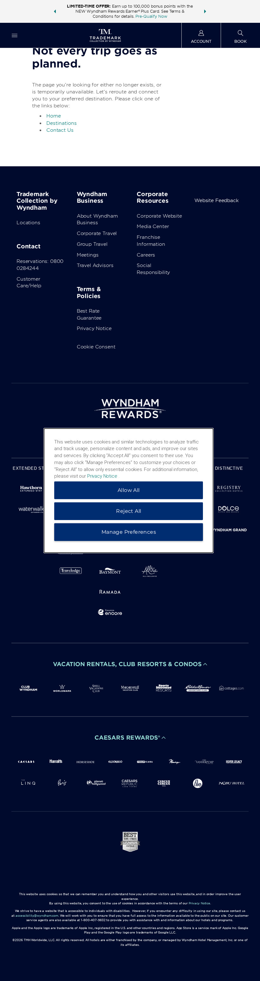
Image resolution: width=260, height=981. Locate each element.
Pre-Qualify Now (151, 16)
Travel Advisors (95, 265)
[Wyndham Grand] (229, 531)
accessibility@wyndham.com (37, 915)
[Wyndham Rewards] (130, 408)
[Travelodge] (71, 572)
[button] (55, 11)
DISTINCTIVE (229, 468)
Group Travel (92, 244)
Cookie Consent (96, 347)
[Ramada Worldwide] (110, 593)
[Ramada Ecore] (110, 613)
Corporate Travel (97, 233)
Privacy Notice (94, 328)
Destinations (61, 123)
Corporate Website (159, 216)
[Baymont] (110, 572)
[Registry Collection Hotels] (229, 490)
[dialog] (128, 490)
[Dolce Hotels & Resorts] (229, 510)
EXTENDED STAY (31, 468)
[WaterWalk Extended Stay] (31, 510)
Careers (146, 255)
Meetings (88, 255)
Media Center (153, 226)
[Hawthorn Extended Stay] (31, 490)
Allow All (129, 490)
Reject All (128, 511)
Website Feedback (216, 200)
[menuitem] (14, 35)
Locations (28, 223)
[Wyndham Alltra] (150, 572)
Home (53, 116)
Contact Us (60, 130)
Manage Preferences (128, 532)
